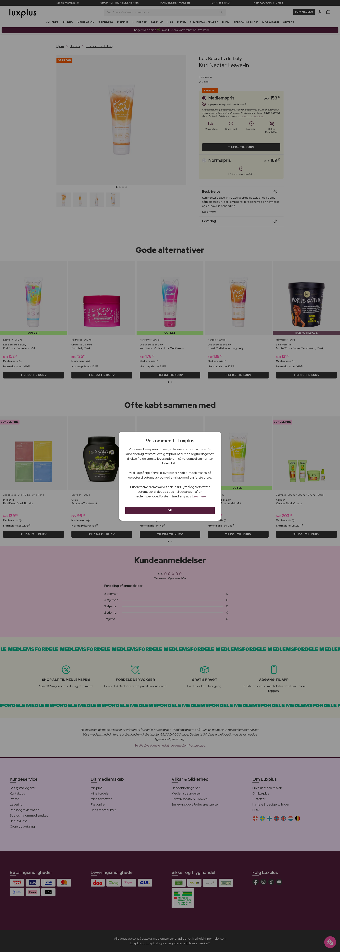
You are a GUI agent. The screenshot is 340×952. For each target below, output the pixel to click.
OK (170, 510)
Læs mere (199, 496)
